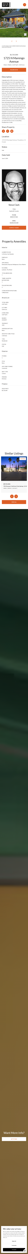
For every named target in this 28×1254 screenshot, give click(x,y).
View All (14, 502)
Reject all (14, 1241)
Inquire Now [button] (14, 69)
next (16, 41)
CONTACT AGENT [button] (14, 227)
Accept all (14, 1249)
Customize (14, 1245)
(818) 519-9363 (14, 217)
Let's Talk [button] (14, 1139)
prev (12, 41)
